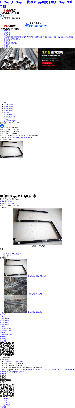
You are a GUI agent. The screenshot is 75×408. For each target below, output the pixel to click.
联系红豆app (8, 47)
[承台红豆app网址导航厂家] (15, 276)
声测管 (45, 37)
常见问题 (14, 43)
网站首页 (7, 31)
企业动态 (7, 43)
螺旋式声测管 (18, 37)
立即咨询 (3, 201)
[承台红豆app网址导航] (15, 312)
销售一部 (7, 401)
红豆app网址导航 (66, 37)
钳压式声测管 (8, 37)
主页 (9, 137)
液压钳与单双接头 (13, 39)
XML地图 (46, 370)
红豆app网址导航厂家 (35, 294)
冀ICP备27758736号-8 (34, 370)
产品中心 (7, 35)
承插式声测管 (38, 37)
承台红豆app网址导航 (35, 312)
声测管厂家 (55, 370)
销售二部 (7, 403)
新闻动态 (7, 41)
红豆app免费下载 (54, 37)
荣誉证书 (7, 45)
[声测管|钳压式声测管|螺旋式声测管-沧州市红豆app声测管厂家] (10, 14)
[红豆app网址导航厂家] (15, 294)
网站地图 (3, 407)
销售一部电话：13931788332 (13, 361)
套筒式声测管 (28, 37)
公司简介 (7, 33)
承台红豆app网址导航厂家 (37, 276)
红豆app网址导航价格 (13, 254)
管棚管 (6, 119)
